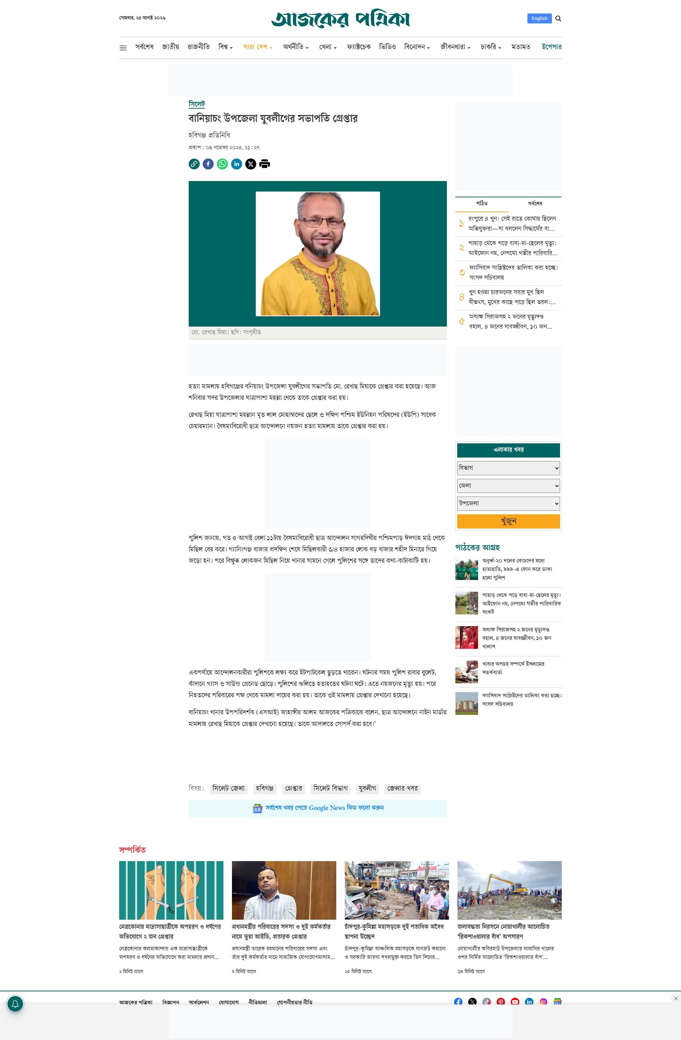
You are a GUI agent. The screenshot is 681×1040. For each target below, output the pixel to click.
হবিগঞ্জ (265, 789)
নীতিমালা (258, 1003)
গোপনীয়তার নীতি (294, 1003)
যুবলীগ (367, 789)
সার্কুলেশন (199, 1003)
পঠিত (482, 204)
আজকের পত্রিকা (136, 1003)
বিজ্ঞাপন (170, 1003)
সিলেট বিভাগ (331, 789)
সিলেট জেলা (228, 789)
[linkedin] (236, 164)
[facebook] (208, 164)
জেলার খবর (402, 789)
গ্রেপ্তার (293, 789)
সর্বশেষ (535, 204)
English (540, 18)
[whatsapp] (222, 164)
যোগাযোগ (229, 1003)
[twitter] (250, 164)
